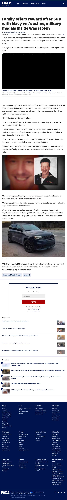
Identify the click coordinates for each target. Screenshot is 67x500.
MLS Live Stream (56, 484)
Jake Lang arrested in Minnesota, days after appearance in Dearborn (20, 350)
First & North (22, 436)
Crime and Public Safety (15, 34)
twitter (58, 492)
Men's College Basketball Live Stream (58, 475)
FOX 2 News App (56, 440)
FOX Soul (21, 413)
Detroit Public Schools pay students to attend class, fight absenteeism (20, 335)
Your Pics (38, 406)
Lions (20, 438)
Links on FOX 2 (6, 450)
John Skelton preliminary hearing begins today (25, 383)
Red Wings (21, 448)
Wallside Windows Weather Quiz (6, 462)
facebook (55, 492)
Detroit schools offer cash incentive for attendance (15, 321)
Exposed (4, 471)
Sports (21, 432)
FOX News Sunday (7, 426)
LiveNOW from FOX (24, 411)
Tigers (20, 446)
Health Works (5, 440)
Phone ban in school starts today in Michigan (13, 328)
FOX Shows (38, 434)
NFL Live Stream (56, 464)
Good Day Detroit (6, 434)
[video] (61, 322)
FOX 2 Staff (55, 434)
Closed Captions (56, 450)
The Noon (4, 436)
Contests (37, 440)
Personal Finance (23, 462)
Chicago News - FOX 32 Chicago (41, 462)
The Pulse (4, 410)
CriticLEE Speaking (40, 436)
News (4, 406)
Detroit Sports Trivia (40, 412)
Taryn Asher (6, 32)
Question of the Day (40, 410)
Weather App (55, 410)
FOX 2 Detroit (5, 34)
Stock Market (22, 466)
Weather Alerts (56, 412)
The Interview (5, 418)
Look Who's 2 (39, 414)
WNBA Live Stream (57, 482)
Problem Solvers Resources (56, 452)
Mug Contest (5, 438)
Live (20, 406)
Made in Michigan (6, 414)
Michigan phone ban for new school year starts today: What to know (32, 390)
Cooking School (6, 442)
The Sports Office (23, 434)
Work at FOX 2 (56, 438)
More (43, 3)
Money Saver (5, 446)
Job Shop (54, 442)
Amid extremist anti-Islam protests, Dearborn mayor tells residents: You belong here (38, 370)
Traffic (54, 414)
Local (3, 408)
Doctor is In (5, 448)
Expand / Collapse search (64, 3)
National (4, 420)
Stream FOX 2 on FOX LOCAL (24, 408)
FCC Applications (56, 448)
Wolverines (22, 440)
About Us (55, 432)
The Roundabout (6, 416)
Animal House (56, 420)
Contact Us (55, 436)
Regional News (40, 460)
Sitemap (54, 455)
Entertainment (40, 432)
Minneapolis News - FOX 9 (40, 469)
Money (21, 460)
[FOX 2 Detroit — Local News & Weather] (7, 3)
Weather (55, 406)
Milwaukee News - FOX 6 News (41, 466)
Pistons (21, 444)
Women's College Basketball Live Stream (58, 479)
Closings (54, 408)
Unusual (27, 275)
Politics (4, 428)
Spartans (21, 442)
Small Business (23, 468)
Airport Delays (56, 416)
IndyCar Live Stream (57, 473)
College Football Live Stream (57, 466)
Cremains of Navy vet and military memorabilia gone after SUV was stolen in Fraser (26, 90)
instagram (61, 492)
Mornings (5, 432)
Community (55, 444)
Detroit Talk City (6, 412)
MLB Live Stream (56, 469)
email (64, 492)
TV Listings (38, 438)
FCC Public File (56, 446)
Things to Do (5, 424)
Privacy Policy (35, 309)
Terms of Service (34, 311)
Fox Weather (55, 418)
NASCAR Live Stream (57, 471)
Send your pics (39, 408)
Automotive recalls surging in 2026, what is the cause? (16, 343)
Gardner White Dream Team (8, 466)
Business (4, 422)
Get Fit (3, 444)
